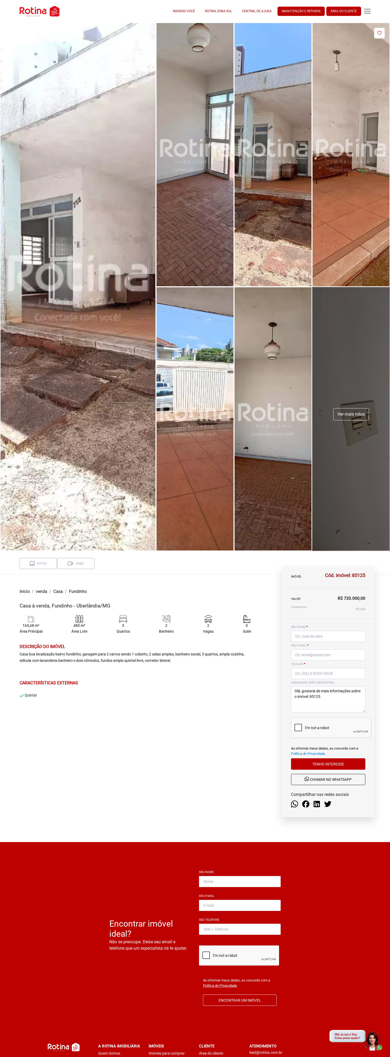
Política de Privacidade (308, 754)
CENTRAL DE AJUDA (257, 11)
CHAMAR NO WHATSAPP (330, 780)
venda (41, 591)
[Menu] (367, 11)
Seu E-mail (207, 896)
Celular (298, 664)
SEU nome (299, 627)
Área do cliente (211, 1053)
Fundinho (78, 591)
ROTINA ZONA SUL (218, 11)
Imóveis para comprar (167, 1053)
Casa (58, 591)
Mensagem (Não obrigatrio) (312, 682)
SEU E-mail (300, 645)
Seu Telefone (210, 920)
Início (25, 591)
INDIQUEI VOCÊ (184, 11)
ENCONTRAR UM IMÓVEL (240, 1000)
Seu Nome (207, 872)
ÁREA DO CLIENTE (344, 11)
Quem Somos (109, 1053)
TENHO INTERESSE (328, 764)
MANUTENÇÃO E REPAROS (301, 11)
